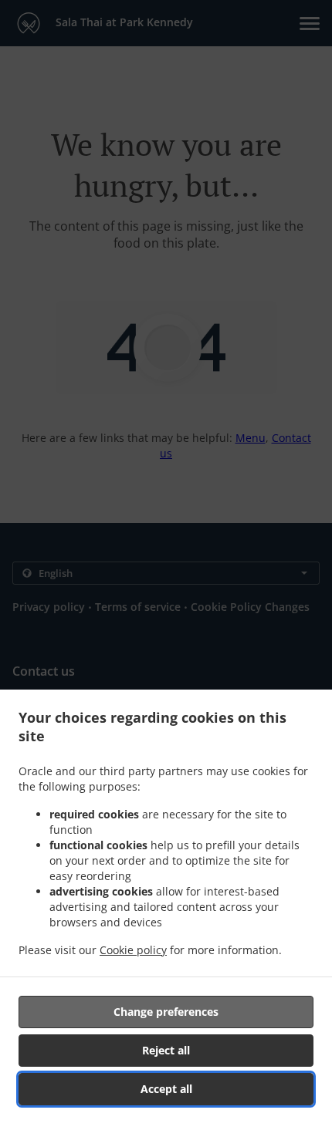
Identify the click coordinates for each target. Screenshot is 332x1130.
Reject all (166, 1050)
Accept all (166, 1088)
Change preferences (166, 1011)
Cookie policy (133, 950)
